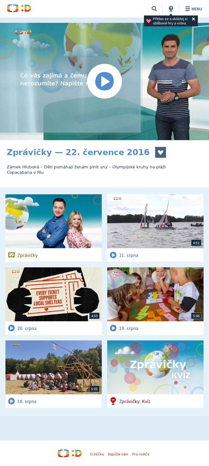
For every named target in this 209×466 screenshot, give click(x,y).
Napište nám (118, 454)
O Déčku (97, 454)
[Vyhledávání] (154, 8)
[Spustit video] (104, 81)
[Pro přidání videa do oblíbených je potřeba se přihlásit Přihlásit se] (160, 152)
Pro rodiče (140, 454)
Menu (197, 8)
